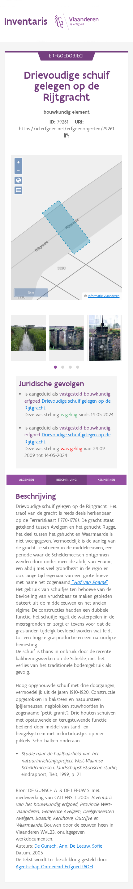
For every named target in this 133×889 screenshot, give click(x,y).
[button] (55, 367)
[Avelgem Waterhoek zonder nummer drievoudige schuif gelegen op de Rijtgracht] (28, 338)
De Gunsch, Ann (50, 846)
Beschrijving (66, 480)
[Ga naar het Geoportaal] (18, 180)
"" (89, 582)
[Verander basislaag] (18, 190)
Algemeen (26, 480)
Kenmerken (106, 480)
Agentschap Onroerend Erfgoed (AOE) (54, 867)
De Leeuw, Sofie (86, 846)
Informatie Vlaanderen (103, 296)
